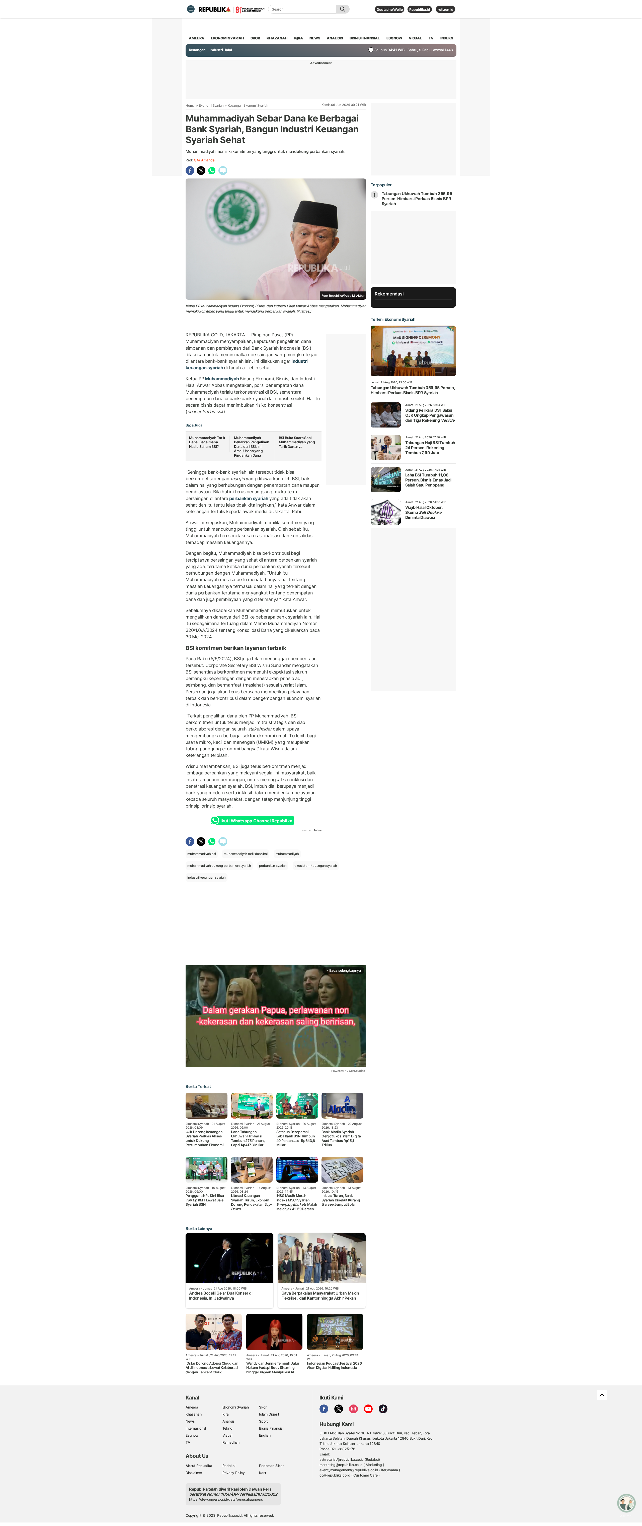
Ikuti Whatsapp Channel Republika (256, 820)
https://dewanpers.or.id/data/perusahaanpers (226, 1499)
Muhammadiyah (222, 378)
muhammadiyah (287, 854)
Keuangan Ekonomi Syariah (248, 105)
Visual (227, 1435)
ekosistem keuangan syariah (315, 866)
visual (415, 38)
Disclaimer (194, 1473)
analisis (335, 38)
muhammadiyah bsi (201, 854)
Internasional (196, 1428)
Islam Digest (269, 1414)
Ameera (192, 1407)
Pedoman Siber (271, 1465)
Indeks (446, 38)
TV (431, 38)
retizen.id (445, 9)
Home (190, 105)
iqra (298, 38)
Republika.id (419, 9)
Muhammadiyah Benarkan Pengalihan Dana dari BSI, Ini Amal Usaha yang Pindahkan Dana (251, 446)
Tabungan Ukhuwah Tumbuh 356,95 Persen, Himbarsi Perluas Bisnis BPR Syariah (417, 198)
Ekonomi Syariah (227, 38)
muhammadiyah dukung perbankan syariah (219, 866)
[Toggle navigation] (191, 9)
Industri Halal (221, 50)
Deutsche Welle (390, 9)
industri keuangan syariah (206, 877)
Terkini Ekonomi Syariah (393, 319)
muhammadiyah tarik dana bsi (245, 854)
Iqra (225, 1414)
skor (255, 38)
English (265, 1435)
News (190, 1421)
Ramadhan (230, 1442)
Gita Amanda (204, 160)
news (314, 38)
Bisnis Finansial (365, 38)
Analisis (228, 1421)
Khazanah (193, 1414)
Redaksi (228, 1465)
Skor (262, 1407)
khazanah (277, 38)
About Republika (199, 1465)
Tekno (227, 1428)
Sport (263, 1421)
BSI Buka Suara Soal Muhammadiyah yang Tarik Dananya (297, 442)
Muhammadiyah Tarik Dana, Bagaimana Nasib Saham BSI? (207, 442)
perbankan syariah (248, 498)
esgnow (394, 38)
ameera (196, 38)
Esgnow (192, 1435)
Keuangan (197, 50)
